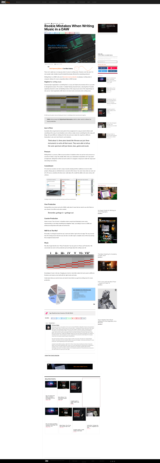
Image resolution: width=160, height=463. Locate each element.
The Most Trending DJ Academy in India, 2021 (107, 254)
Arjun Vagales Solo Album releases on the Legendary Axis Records (107, 321)
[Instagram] (114, 461)
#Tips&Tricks (54, 313)
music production (61, 313)
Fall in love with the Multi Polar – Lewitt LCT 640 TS (107, 282)
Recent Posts (51, 323)
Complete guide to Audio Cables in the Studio (111, 111)
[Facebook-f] (110, 461)
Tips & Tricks (63, 2)
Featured (44, 2)
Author (47, 323)
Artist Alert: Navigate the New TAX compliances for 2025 (112, 124)
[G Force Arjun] (48, 329)
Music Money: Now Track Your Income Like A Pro (111, 89)
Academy (94, 2)
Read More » (109, 83)
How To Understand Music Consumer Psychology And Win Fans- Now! (52, 425)
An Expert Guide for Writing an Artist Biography (107, 211)
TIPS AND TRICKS (69, 313)
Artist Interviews (53, 2)
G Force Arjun (55, 325)
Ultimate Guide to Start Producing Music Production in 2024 (112, 135)
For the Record (81, 2)
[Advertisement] (80, 12)
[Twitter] (112, 461)
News (89, 2)
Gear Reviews (72, 2)
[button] (47, 33)
